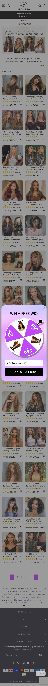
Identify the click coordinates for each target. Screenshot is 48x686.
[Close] (44, 308)
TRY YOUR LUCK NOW (24, 372)
